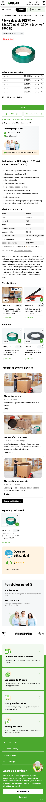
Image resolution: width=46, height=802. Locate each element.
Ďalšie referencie (11, 570)
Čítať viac (7, 409)
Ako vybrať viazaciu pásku (15, 437)
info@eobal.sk (11, 590)
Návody (15, 399)
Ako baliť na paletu (12, 396)
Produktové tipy (19, 440)
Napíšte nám (32, 152)
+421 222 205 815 (12, 600)
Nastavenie (23, 797)
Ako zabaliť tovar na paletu (16, 481)
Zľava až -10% (8, 39)
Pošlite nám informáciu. (23, 251)
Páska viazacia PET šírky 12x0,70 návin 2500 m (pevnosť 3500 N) (24, 15)
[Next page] (42, 303)
